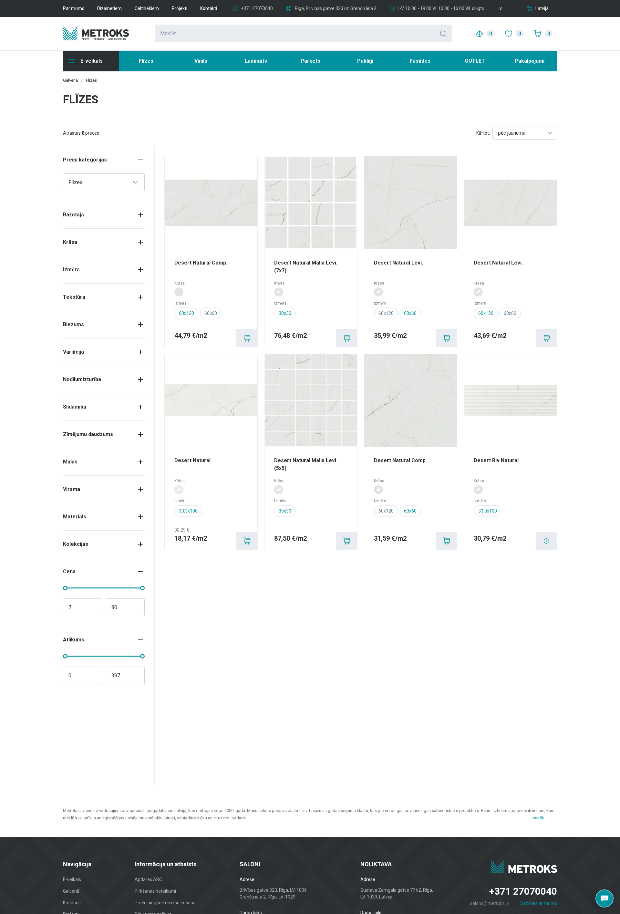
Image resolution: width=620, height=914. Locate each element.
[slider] (65, 588)
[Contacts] (604, 898)
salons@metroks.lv (489, 903)
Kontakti (208, 8)
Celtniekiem (147, 8)
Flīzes (146, 61)
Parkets (310, 61)
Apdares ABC (148, 879)
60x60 (210, 313)
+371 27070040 (257, 8)
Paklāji (365, 61)
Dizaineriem (109, 8)
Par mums (73, 8)
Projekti (179, 8)
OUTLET (475, 61)
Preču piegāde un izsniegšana (165, 902)
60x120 (386, 313)
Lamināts (256, 61)
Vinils (200, 61)
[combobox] (524, 133)
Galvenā (71, 891)
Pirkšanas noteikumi (155, 891)
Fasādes (420, 61)
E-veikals (72, 879)
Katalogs (72, 902)
